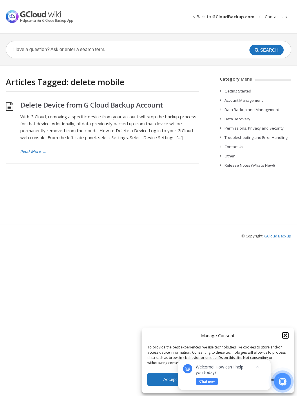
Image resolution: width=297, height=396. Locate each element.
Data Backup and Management (251, 109)
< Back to (223, 16)
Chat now (207, 381)
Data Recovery (237, 118)
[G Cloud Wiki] (43, 16)
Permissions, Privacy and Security (254, 128)
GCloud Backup (277, 236)
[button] (285, 335)
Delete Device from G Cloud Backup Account (91, 105)
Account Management (243, 100)
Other (229, 156)
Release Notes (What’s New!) (249, 165)
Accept (170, 379)
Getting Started (237, 91)
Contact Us (276, 16)
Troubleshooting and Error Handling (255, 137)
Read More (33, 151)
